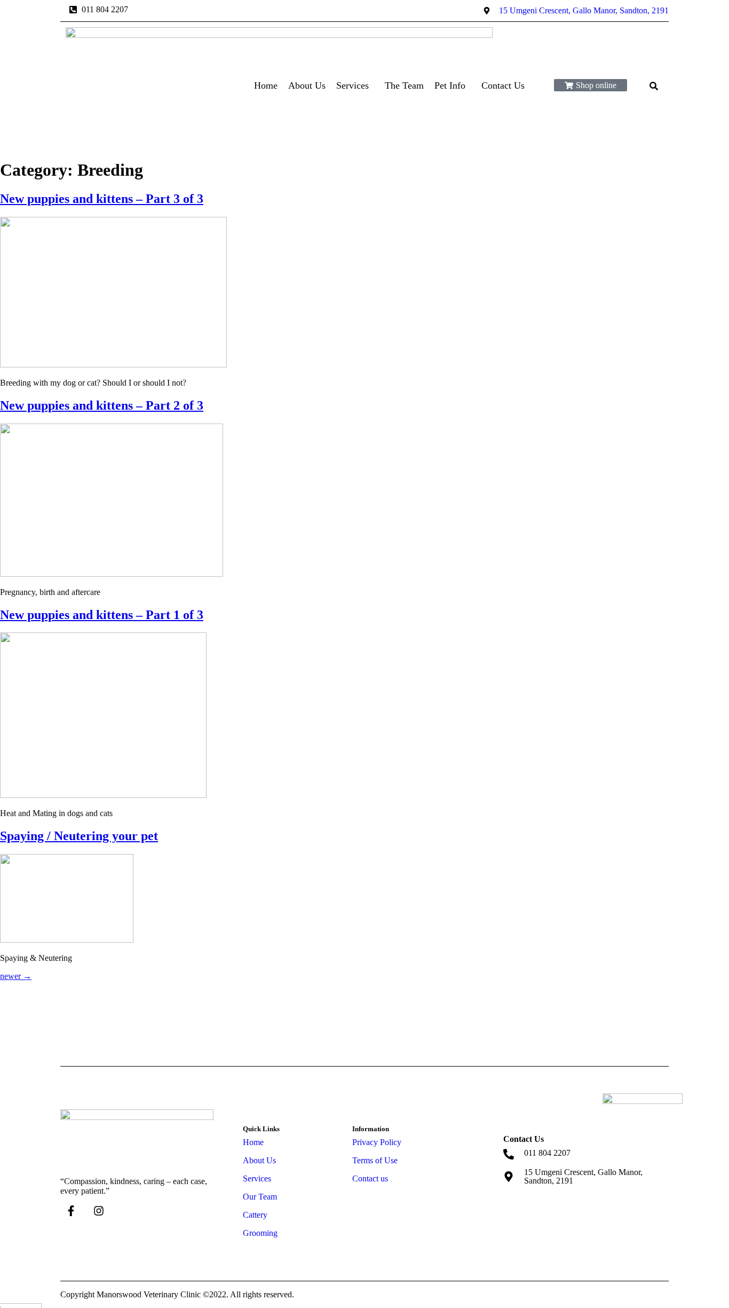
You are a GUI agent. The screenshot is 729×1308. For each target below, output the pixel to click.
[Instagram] (98, 1210)
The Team (404, 85)
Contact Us (503, 85)
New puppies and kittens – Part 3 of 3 (101, 199)
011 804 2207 (547, 1152)
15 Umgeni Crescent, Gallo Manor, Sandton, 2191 (583, 1176)
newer (15, 976)
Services (352, 85)
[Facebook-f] (71, 1210)
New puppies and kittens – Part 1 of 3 (101, 615)
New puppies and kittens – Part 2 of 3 (101, 405)
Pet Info (449, 85)
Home (266, 85)
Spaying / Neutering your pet (79, 836)
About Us (307, 85)
